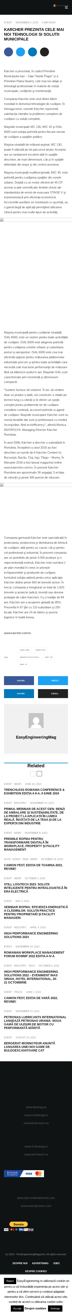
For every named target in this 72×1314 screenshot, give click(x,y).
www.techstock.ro (36, 1154)
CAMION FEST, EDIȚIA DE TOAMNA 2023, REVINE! (33, 866)
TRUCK (18, 992)
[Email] (44, 51)
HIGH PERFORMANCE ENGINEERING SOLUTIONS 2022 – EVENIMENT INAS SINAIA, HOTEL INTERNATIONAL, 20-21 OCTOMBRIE (31, 977)
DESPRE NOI (20, 1263)
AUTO (7, 859)
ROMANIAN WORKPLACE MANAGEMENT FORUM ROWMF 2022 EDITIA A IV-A (34, 954)
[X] (28, 1083)
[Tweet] (20, 51)
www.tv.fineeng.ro (36, 1146)
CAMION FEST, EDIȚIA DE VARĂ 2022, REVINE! (31, 999)
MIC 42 (24, 664)
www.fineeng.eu (36, 1107)
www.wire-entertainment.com (36, 1198)
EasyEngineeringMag (36, 737)
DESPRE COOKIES (36, 1271)
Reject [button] (10, 1280)
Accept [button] (17, 1308)
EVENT (8, 22)
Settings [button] (55, 1308)
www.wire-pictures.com (36, 1205)
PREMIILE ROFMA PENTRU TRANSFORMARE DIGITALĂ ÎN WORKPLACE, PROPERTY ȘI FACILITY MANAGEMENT (32, 844)
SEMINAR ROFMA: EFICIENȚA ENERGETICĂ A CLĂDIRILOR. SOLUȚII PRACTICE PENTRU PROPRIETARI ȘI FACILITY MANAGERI (36, 912)
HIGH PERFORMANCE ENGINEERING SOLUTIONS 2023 (31, 935)
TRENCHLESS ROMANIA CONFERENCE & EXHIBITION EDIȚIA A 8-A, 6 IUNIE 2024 (34, 791)
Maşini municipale (30, 657)
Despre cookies (35, 1308)
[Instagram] (36, 1083)
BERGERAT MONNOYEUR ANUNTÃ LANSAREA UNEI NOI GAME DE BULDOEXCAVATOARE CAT (29, 1047)
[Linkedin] (52, 1083)
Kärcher (41, 650)
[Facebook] (20, 1083)
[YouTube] (44, 1083)
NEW (25, 859)
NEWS (17, 784)
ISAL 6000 (25, 650)
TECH (31, 965)
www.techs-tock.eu (36, 1123)
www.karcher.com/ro (17, 633)
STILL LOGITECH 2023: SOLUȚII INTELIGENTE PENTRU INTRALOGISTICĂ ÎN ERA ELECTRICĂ (35, 888)
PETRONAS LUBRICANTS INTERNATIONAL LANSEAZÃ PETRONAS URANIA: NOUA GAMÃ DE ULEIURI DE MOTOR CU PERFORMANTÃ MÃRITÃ (35, 1022)
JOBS (56, 1263)
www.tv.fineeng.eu (36, 1115)
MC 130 (49, 657)
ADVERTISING (40, 1263)
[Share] (8, 51)
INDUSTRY (20, 803)
